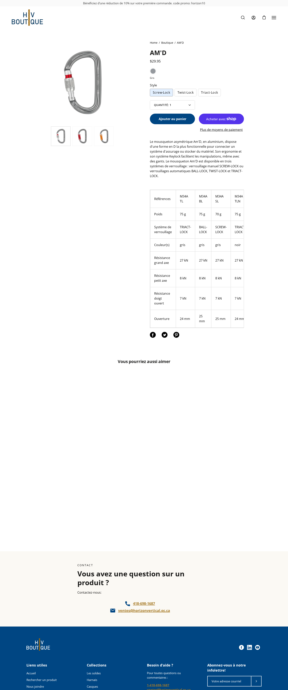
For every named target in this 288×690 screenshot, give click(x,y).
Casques (92, 686)
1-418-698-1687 (158, 685)
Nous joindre (35, 686)
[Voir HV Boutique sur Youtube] (257, 647)
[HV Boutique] (27, 17)
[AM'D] (61, 136)
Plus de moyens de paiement (221, 130)
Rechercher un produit (41, 680)
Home (154, 42)
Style (153, 85)
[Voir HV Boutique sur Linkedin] (249, 647)
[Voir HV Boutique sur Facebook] (241, 647)
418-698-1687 (144, 603)
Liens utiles (36, 665)
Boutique (167, 42)
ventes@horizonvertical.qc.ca (144, 610)
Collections (96, 665)
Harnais (92, 680)
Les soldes (94, 673)
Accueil (31, 673)
